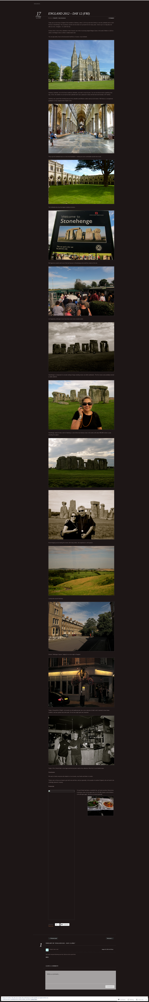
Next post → (110, 938)
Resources (37, 3)
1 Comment (111, 18)
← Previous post (53, 938)
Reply (47, 957)
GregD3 (55, 18)
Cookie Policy (34, 999)
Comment (110, 986)
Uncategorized (62, 18)
